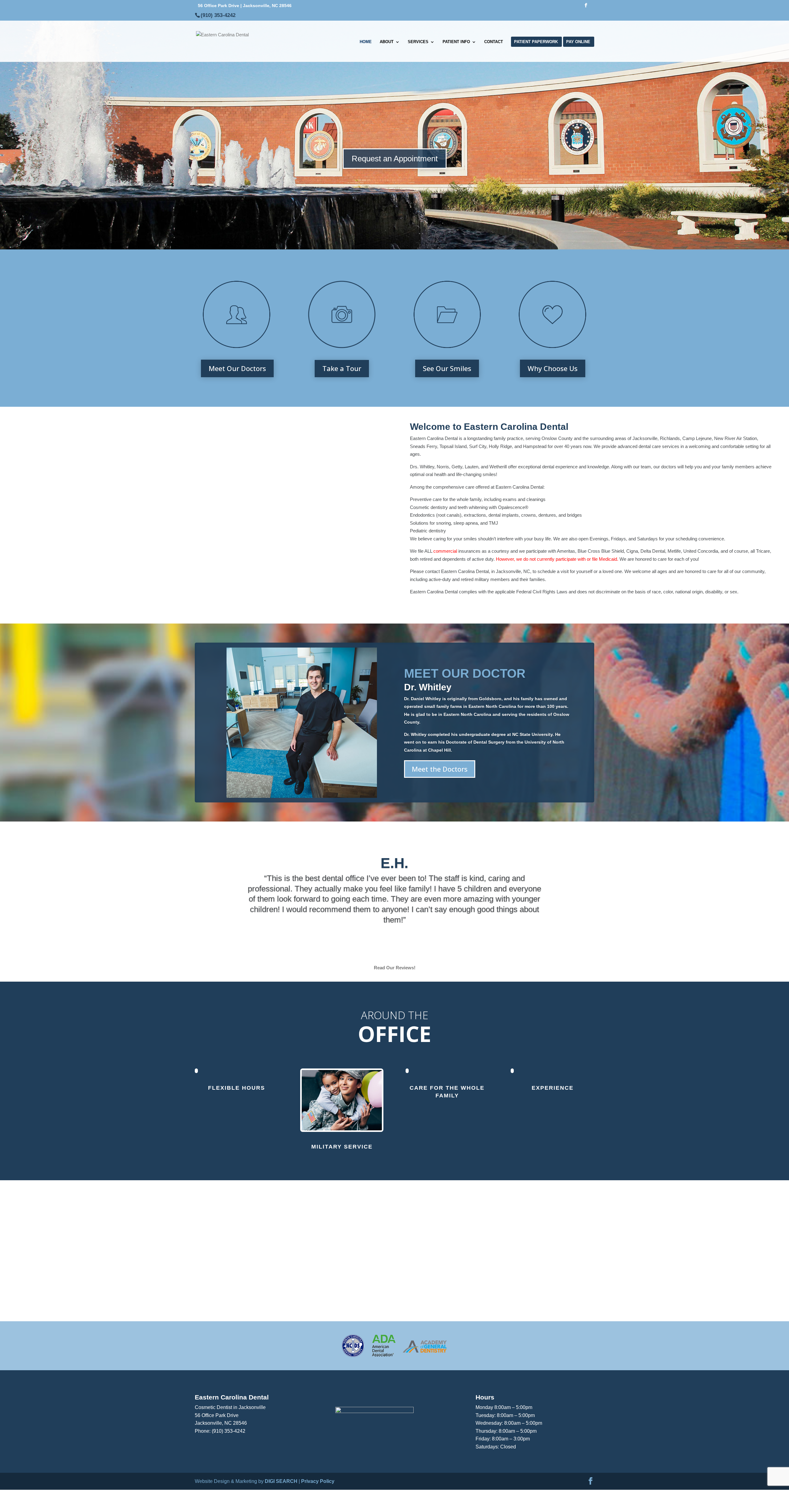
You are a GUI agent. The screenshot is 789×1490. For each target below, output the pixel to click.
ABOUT (387, 42)
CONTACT (493, 42)
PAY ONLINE (578, 42)
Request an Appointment (395, 158)
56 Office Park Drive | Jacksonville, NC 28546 (245, 5)
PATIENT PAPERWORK (536, 42)
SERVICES (418, 42)
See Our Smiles (447, 368)
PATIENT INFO (456, 42)
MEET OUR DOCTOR (464, 673)
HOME (366, 42)
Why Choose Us (553, 368)
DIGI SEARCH (281, 1481)
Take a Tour (341, 368)
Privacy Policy (317, 1481)
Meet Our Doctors (237, 368)
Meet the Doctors (440, 768)
